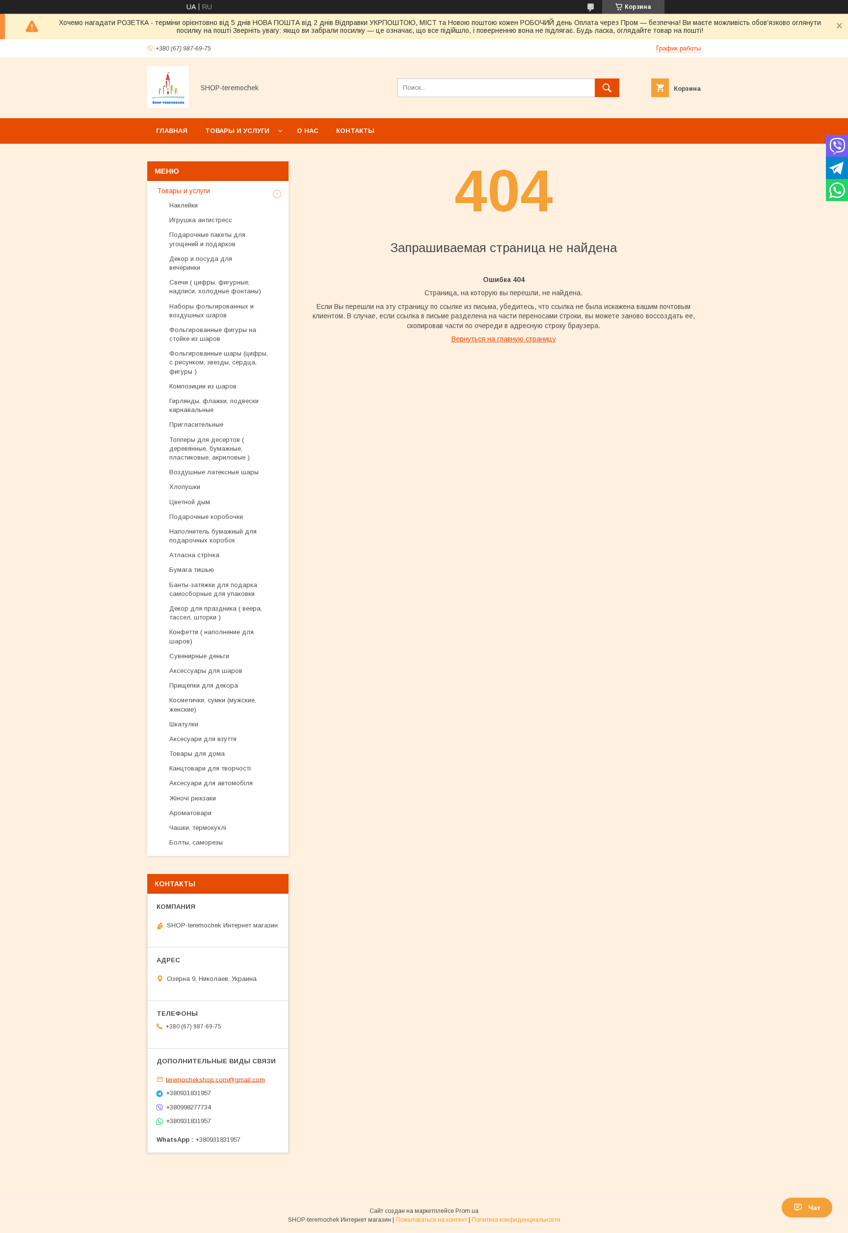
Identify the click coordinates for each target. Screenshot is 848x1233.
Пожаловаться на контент (431, 1219)
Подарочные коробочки (206, 516)
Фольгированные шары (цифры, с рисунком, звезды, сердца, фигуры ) (218, 362)
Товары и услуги (237, 130)
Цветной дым (189, 502)
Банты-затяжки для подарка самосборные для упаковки (213, 589)
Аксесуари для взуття (203, 739)
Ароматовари (190, 813)
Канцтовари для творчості (210, 768)
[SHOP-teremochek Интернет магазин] (168, 105)
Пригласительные (196, 424)
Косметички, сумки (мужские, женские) (212, 704)
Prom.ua (466, 1210)
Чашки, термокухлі (197, 827)
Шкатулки (183, 724)
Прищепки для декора (203, 685)
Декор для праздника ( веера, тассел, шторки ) (215, 613)
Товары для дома (197, 753)
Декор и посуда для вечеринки (200, 263)
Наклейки (183, 205)
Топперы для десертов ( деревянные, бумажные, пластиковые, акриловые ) (209, 448)
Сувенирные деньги (199, 656)
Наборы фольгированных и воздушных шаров (211, 311)
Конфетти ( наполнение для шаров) (211, 636)
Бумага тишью (191, 569)
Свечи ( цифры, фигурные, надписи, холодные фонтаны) (215, 287)
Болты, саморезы (196, 842)
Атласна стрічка (194, 555)
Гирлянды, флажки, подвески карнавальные (214, 405)
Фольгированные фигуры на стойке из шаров (212, 334)
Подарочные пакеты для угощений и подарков (207, 239)
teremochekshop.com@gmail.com (215, 1079)
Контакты (355, 130)
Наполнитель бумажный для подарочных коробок (213, 536)
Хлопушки (184, 486)
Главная (171, 130)
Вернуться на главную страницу (503, 339)
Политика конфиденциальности (516, 1219)
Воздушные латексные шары (214, 472)
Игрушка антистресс (200, 220)
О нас (307, 130)
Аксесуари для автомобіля (211, 783)
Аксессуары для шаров (205, 670)
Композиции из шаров (203, 386)
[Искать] (607, 87)
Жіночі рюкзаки (192, 798)
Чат (814, 1207)
